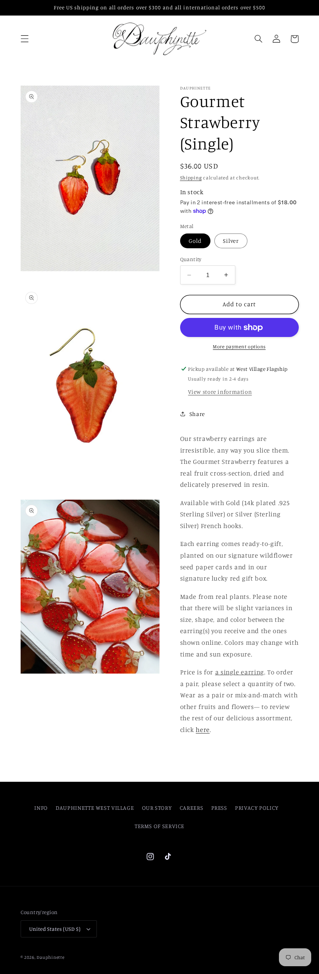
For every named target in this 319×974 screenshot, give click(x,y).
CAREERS (191, 807)
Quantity (191, 259)
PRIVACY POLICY (257, 807)
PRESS (219, 807)
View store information (220, 391)
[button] (24, 39)
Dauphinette (50, 957)
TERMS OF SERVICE (159, 826)
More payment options (239, 346)
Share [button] (197, 414)
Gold (195, 240)
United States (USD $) (55, 929)
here (203, 730)
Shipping (191, 178)
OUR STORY (157, 807)
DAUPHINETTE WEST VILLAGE (95, 807)
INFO (41, 807)
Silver (231, 240)
